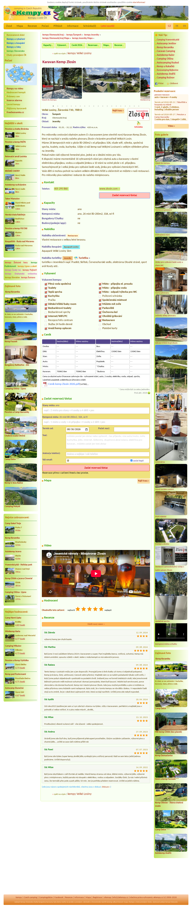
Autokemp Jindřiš (166, 74)
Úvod (9, 26)
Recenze (32, 26)
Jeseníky (67, 258)
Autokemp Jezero (13, 552)
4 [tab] (66, 106)
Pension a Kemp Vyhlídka (16, 660)
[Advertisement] (21, 720)
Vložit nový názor (96, 624)
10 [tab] (93, 106)
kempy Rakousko (171, 902)
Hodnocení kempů (16, 92)
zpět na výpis (60, 53)
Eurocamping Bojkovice (167, 70)
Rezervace (93, 45)
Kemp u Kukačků (165, 66)
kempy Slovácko (12, 278)
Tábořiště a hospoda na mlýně (170, 116)
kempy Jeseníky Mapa (82, 38)
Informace (72, 26)
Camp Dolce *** (12, 459)
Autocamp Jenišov (166, 43)
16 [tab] (120, 106)
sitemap (107, 897)
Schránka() (89, 26)
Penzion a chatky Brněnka (17, 129)
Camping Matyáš (12, 506)
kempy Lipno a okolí (27, 266)
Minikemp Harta (12, 631)
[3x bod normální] (89, 609)
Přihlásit (58, 26)
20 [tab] (138, 106)
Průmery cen (13, 96)
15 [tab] (116, 106)
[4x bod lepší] (95, 609)
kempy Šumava (28, 278)
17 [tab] (125, 106)
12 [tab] (102, 106)
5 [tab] (71, 106)
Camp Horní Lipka (13, 618)
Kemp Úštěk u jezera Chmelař (18, 578)
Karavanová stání (15, 35)
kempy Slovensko (16, 51)
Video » (171, 126)
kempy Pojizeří (30, 270)
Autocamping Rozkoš (168, 62)
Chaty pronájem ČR (16, 55)
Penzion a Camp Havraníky (17, 412)
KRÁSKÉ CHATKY (12, 171)
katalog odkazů (112, 902)
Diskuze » (106, 787)
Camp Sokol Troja (13, 523)
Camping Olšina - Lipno (15, 389)
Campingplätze (45, 897)
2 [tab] (57, 106)
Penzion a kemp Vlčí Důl (16, 228)
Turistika (83, 258)
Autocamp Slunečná (14, 688)
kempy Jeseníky (91, 35)
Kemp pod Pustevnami (15, 674)
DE (177, 26)
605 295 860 (61, 188)
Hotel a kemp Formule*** (167, 779)
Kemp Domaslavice (164, 756)
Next (148, 86)
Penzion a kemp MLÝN (15, 142)
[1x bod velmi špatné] (78, 609)
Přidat (161, 83)
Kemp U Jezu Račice (14, 483)
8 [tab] (84, 106)
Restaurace (73, 236)
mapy (126, 902)
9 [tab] (89, 106)
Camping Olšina (165, 59)
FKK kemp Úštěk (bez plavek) (168, 732)
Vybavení (61, 45)
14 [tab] (111, 106)
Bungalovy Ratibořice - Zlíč (17, 365)
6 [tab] (75, 106)
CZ (169, 26)
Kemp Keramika (12, 292)
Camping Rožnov (165, 77)
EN (184, 26)
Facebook (58, 897)
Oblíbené (174, 83)
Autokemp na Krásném (15, 185)
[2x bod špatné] (84, 609)
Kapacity (47, 45)
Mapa (20, 26)
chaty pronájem (141, 902)
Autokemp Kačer (165, 55)
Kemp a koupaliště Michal (169, 99)
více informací (139, 2)
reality (64, 902)
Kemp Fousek (11, 342)
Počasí (45, 26)
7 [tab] (80, 106)
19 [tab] (134, 106)
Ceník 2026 (77, 45)
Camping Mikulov (13, 646)
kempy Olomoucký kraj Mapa (55, 38)
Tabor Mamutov (12, 199)
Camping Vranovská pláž (168, 40)
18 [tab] (129, 106)
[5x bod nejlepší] (101, 609)
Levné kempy (13, 104)
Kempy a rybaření (16, 39)
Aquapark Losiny (71, 247)
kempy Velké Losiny (80, 53)
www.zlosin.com (108, 188)
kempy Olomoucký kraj (53, 35)
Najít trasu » (118, 111)
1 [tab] (53, 106)
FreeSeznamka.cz (15, 112)
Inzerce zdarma (14, 100)
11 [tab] (98, 106)
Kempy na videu (15, 88)
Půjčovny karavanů (16, 108)
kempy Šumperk (73, 35)
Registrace (97, 897)
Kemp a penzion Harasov (169, 106)
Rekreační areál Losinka (16, 157)
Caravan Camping (166, 51)
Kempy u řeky (14, 47)
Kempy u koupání (16, 43)
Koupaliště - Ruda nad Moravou (19, 242)
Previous (44, 86)
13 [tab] (107, 106)
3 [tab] (62, 106)
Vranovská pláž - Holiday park (18, 565)
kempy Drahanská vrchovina (21, 274)
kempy (19, 897)
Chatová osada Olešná (15, 436)
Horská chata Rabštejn (15, 215)
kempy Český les (13, 270)
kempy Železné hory (16, 263)
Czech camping (30, 897)
